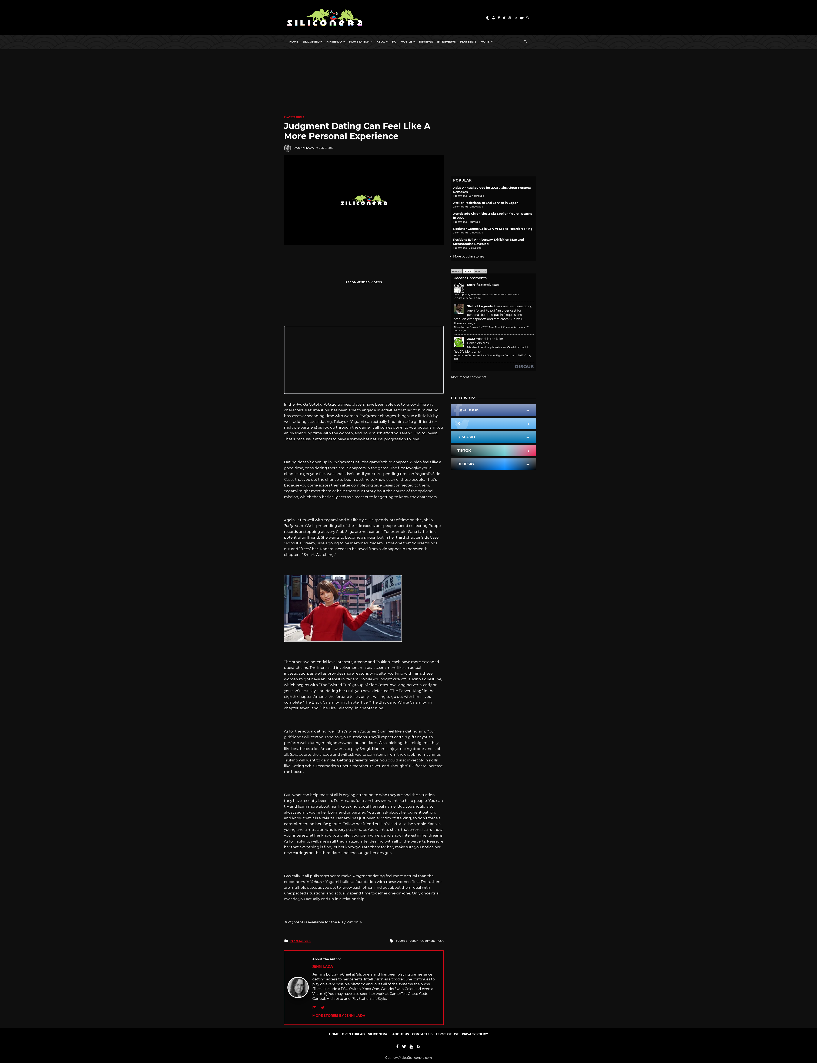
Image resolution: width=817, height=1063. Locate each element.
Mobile (406, 41)
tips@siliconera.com (417, 1058)
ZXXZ (471, 339)
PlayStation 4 (294, 117)
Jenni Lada (305, 147)
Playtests (468, 41)
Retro (471, 285)
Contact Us (422, 1034)
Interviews (446, 41)
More (485, 41)
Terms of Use (447, 1034)
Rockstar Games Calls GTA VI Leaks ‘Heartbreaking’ (493, 229)
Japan (414, 940)
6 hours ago (473, 297)
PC (394, 41)
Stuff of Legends (480, 306)
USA (441, 940)
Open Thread (353, 1034)
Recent (468, 271)
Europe (402, 940)
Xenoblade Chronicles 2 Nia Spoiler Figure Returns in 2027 (488, 355)
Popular (480, 271)
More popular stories (468, 256)
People (456, 271)
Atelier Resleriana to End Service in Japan (485, 203)
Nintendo (334, 41)
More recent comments (468, 377)
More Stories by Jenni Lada (338, 1016)
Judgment (428, 940)
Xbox (381, 41)
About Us (400, 1034)
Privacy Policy (475, 1034)
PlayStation (359, 41)
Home (293, 41)
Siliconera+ (312, 41)
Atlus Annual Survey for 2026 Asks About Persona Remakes (489, 327)
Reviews (426, 41)
